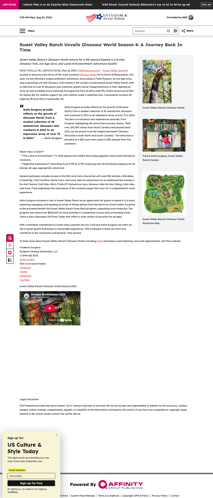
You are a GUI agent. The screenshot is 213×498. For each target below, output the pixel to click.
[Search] (168, 31)
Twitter (23, 271)
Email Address (17, 470)
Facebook (25, 267)
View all (206, 4)
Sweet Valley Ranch (114, 70)
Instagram (25, 275)
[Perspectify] (10, 245)
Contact (174, 495)
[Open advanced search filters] (175, 31)
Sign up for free (31, 483)
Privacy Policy (159, 495)
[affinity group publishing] (10, 252)
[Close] (56, 435)
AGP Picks (9, 4)
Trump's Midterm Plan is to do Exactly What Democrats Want (51, 4)
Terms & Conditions (108, 495)
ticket (100, 241)
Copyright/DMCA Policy (135, 495)
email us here (27, 259)
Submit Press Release (83, 495)
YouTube (24, 279)
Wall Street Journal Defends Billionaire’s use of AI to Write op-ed (146, 4)
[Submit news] (10, 238)
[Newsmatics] (10, 259)
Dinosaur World (88, 74)
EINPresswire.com (88, 70)
